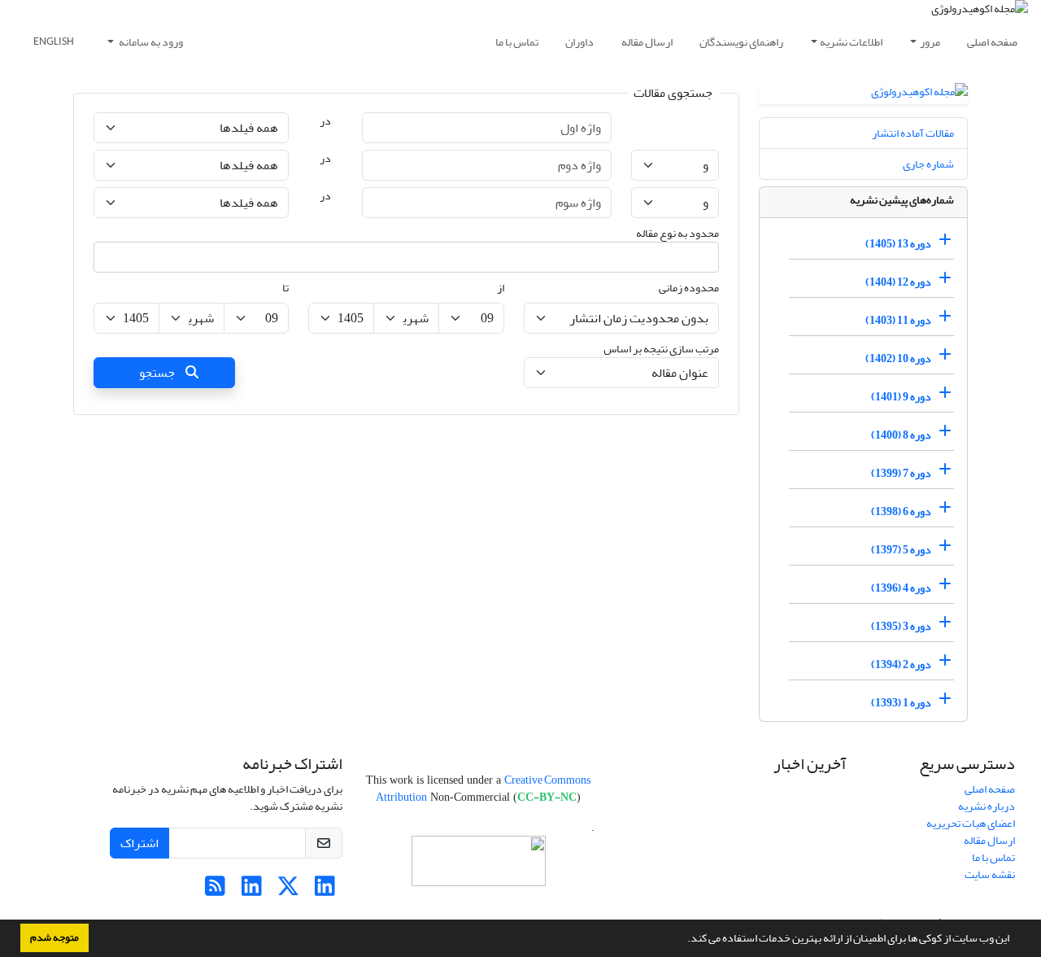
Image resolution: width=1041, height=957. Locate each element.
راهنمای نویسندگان (741, 42)
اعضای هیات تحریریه (970, 823)
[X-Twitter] (288, 891)
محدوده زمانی (689, 287)
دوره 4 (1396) (901, 588)
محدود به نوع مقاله (677, 233)
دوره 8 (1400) (901, 435)
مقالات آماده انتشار (913, 133)
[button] (683, 939)
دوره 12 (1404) (898, 282)
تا (285, 287)
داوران (579, 42)
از (500, 287)
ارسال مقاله (647, 42)
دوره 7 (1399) (901, 473)
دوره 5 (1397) (901, 550)
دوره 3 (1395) (901, 626)
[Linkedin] (324, 891)
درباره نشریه (986, 806)
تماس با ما (516, 42)
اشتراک (139, 843)
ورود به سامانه (150, 42)
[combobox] (406, 257)
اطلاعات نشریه (851, 42)
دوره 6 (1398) (901, 511)
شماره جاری (928, 164)
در (325, 120)
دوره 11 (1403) (898, 320)
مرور (930, 42)
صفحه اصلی (992, 42)
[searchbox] (703, 257)
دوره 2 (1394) (901, 664)
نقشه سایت (990, 874)
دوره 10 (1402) (898, 358)
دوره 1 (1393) (901, 703)
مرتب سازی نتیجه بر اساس (661, 348)
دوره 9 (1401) (901, 397)
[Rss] (215, 891)
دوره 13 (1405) (898, 244)
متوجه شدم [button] (54, 937)
